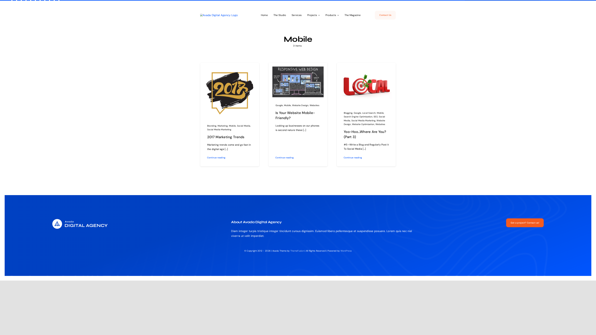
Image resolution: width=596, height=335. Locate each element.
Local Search (369, 113)
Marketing (223, 125)
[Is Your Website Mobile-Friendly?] (298, 69)
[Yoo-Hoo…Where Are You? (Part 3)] (366, 69)
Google (279, 105)
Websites (314, 105)
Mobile (232, 125)
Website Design (300, 105)
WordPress (346, 250)
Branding (211, 125)
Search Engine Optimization (358, 116)
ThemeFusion (297, 250)
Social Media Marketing (219, 129)
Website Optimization (363, 124)
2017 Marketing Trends (225, 137)
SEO (376, 116)
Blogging (348, 113)
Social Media (243, 125)
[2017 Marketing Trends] (229, 69)
